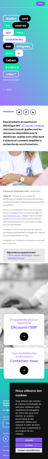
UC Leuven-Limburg (32, 125)
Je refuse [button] (29, 445)
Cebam (14, 212)
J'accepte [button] (29, 440)
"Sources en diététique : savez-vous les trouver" (24, 256)
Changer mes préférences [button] (29, 450)
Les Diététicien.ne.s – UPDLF (15, 215)
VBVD (37, 212)
